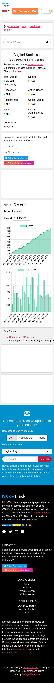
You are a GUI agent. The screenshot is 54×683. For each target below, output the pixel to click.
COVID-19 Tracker (27, 606)
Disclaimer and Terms (33, 671)
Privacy (27, 587)
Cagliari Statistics (26, 55)
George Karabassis (41, 512)
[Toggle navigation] (4, 17)
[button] (6, 11)
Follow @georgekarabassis (19, 163)
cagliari (8, 29)
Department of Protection (22, 337)
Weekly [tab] (41, 438)
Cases (18, 204)
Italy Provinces (35, 64)
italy (24, 26)
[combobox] (27, 451)
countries (13, 26)
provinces (34, 26)
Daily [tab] (11, 438)
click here (16, 71)
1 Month (20, 218)
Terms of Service (27, 591)
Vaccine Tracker (27, 609)
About (27, 584)
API (27, 612)
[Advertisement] (27, 183)
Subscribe (45, 459)
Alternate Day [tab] (26, 438)
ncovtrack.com (9, 625)
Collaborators (27, 594)
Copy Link (10, 146)
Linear (16, 211)
